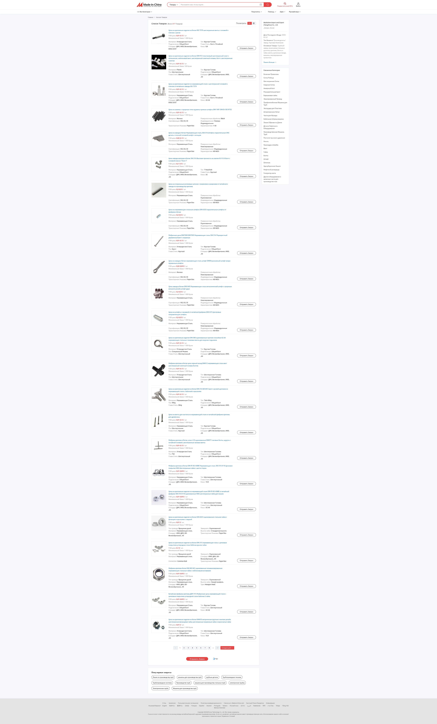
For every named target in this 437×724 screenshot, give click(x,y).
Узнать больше (270, 62)
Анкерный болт (269, 88)
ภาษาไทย (270, 706)
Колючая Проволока (271, 74)
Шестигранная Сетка (271, 81)
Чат (216, 659)
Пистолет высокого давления (274, 138)
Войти (298, 6)
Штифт (266, 159)
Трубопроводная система (162, 683)
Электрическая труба (160, 688)
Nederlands (256, 706)
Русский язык (234, 706)
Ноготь (266, 141)
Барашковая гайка (270, 95)
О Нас (164, 703)
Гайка (266, 152)
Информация (270, 703)
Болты (266, 155)
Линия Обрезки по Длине (273, 122)
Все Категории (145, 12)
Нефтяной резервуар (271, 170)
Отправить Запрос (246, 48)
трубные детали (212, 677)
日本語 (187, 706)
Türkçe (278, 706)
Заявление (172, 703)
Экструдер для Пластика (273, 108)
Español (201, 706)
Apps (281, 12)
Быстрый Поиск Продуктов (255, 703)
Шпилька (267, 162)
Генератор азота (270, 173)
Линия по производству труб (163, 677)
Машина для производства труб (184, 688)
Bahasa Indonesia (219, 708)
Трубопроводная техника (231, 677)
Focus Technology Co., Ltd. (216, 712)
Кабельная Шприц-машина (274, 119)
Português (217, 706)
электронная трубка (237, 683)
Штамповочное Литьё (271, 112)
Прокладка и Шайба (271, 145)
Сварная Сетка (269, 85)
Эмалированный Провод (273, 99)
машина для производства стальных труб (210, 683)
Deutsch (209, 706)
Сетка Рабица (269, 78)
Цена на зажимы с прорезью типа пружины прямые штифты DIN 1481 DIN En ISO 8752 (200, 109)
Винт (265, 148)
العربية (249, 706)
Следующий (227, 648)
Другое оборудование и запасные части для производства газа (272, 179)
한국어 (243, 706)
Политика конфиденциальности (211, 703)
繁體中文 (180, 706)
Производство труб (183, 683)
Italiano (225, 706)
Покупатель (255, 12)
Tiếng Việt (285, 706)
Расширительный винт (272, 92)
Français (194, 706)
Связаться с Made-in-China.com (234, 703)
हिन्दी (264, 706)
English (164, 706)
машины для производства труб (190, 677)
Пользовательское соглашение (188, 703)
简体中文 (172, 706)
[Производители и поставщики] (149, 4)
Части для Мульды (270, 115)
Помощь (271, 12)
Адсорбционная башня (272, 166)
